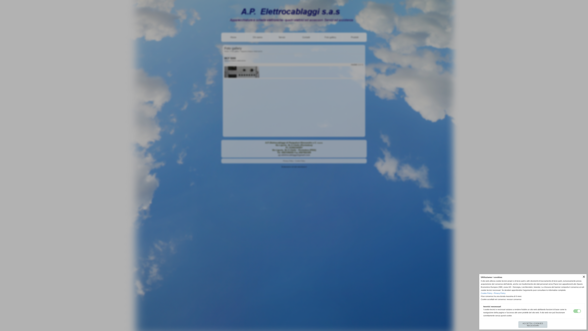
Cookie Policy (486, 293)
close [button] (584, 277)
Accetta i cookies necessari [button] (533, 324)
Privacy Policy (499, 293)
